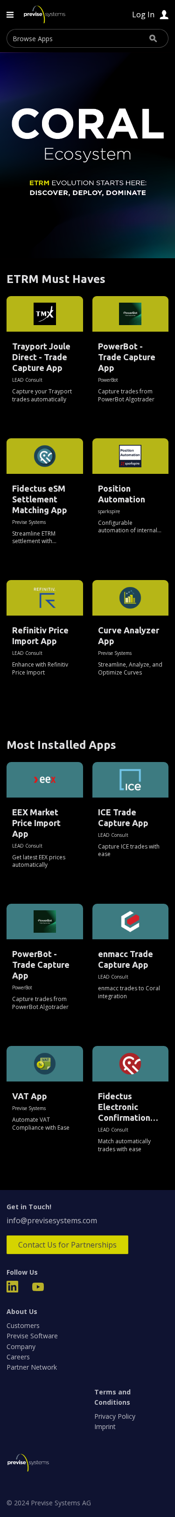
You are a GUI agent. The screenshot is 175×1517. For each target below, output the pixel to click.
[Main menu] (10, 14)
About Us (22, 1311)
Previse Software (32, 1335)
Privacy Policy (114, 1416)
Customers (23, 1325)
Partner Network (32, 1367)
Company (21, 1346)
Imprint (105, 1426)
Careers (18, 1356)
